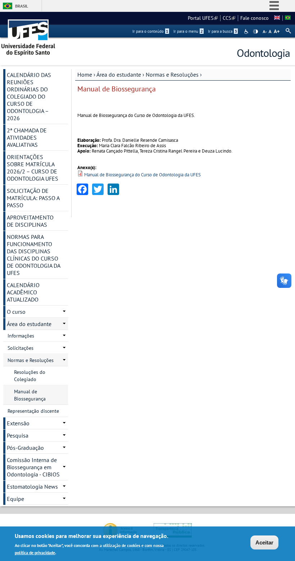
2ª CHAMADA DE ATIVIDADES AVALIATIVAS (27, 137)
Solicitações (20, 348)
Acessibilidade (247, 31)
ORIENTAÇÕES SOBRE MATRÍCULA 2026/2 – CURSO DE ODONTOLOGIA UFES (32, 167)
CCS (229, 18)
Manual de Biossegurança (30, 395)
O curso (16, 311)
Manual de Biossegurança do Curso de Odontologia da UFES (142, 175)
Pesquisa (17, 435)
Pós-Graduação (25, 447)
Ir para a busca (222, 31)
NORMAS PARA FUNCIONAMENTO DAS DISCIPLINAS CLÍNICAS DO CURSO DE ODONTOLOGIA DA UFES (33, 254)
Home (84, 74)
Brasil (21, 6)
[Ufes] (28, 35)
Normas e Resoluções (172, 74)
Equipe (15, 498)
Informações (21, 335)
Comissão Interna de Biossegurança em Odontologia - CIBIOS (33, 467)
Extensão (18, 423)
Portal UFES (203, 18)
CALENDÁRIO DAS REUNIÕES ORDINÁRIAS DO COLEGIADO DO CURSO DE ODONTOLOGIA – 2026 (29, 96)
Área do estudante (118, 74)
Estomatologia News (32, 486)
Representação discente (33, 411)
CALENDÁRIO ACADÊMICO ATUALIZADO (23, 292)
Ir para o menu (188, 31)
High (255, 31)
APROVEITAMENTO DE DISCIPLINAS (30, 221)
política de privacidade (35, 552)
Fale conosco (254, 18)
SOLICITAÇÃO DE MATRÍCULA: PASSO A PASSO (33, 198)
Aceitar (264, 542)
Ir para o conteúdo (150, 31)
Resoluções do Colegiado (29, 376)
